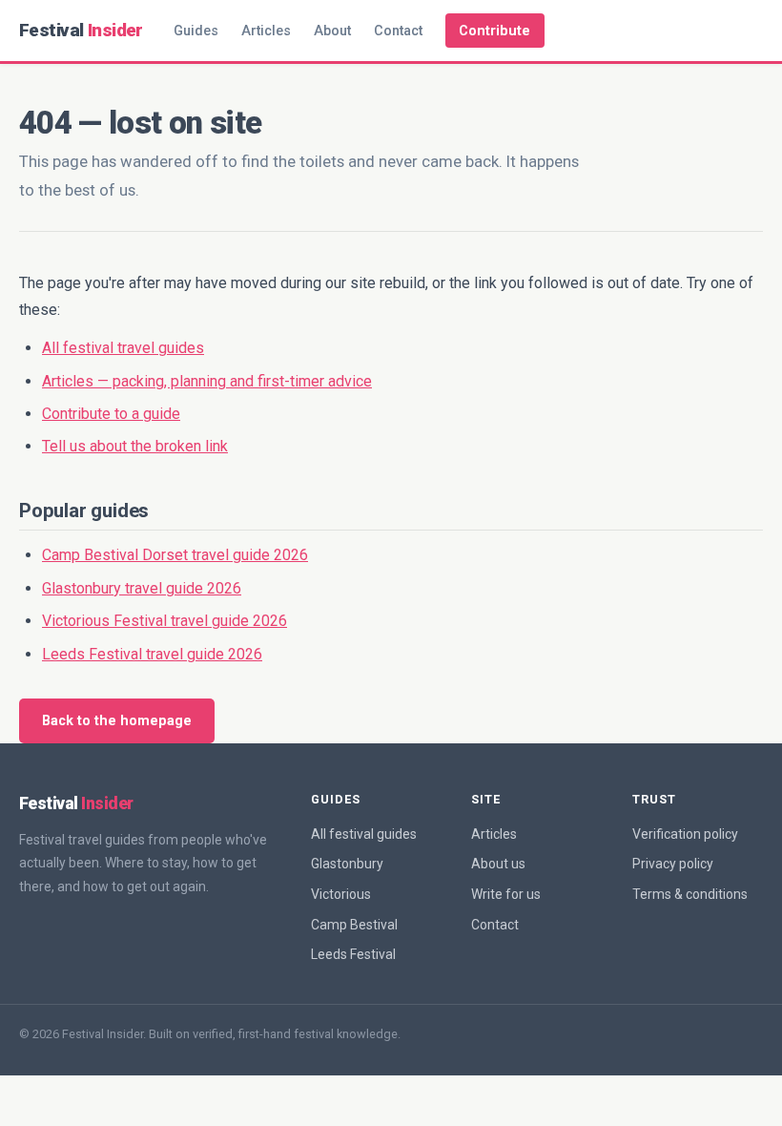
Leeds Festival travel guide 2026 (152, 654)
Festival (81, 30)
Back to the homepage (117, 721)
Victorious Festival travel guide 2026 (164, 621)
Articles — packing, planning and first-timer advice (207, 381)
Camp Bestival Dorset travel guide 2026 (175, 555)
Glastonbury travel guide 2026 (141, 588)
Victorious (341, 894)
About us (498, 863)
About (332, 31)
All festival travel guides (123, 348)
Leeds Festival (353, 954)
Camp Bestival (354, 924)
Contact (398, 31)
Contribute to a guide (111, 414)
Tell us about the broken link (135, 446)
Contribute (494, 31)
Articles (266, 31)
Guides (196, 31)
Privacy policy (672, 863)
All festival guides (364, 834)
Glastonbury (347, 863)
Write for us (506, 894)
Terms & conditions (690, 894)
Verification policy (685, 834)
